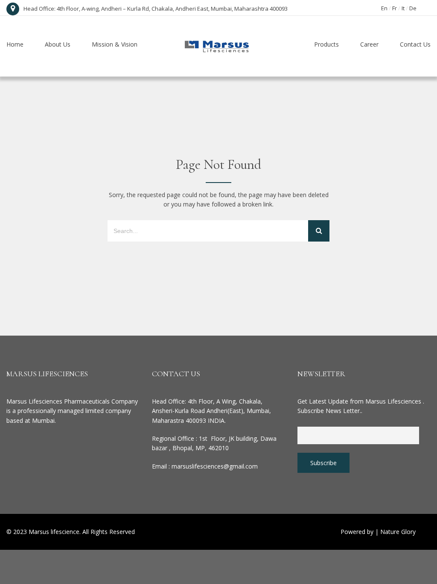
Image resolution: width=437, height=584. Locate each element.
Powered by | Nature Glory (378, 532)
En (384, 8)
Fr (394, 8)
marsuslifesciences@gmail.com (215, 466)
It (403, 8)
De (413, 8)
